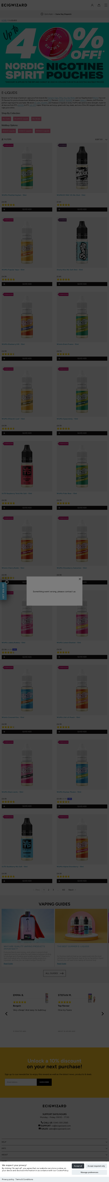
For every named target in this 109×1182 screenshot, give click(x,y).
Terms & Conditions (24, 1179)
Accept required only (96, 1166)
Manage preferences (89, 1172)
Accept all (78, 1166)
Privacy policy (8, 1179)
